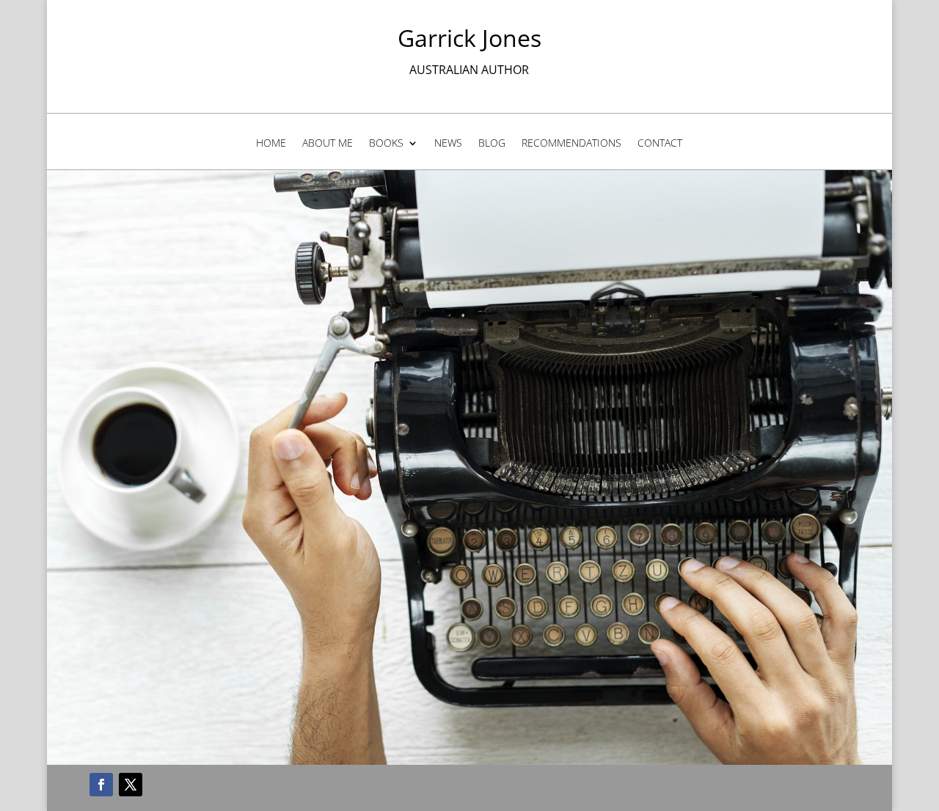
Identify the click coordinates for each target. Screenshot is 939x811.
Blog (491, 144)
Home (271, 144)
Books (386, 144)
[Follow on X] (130, 784)
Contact (659, 144)
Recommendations (571, 144)
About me (327, 144)
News (448, 144)
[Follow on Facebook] (101, 784)
